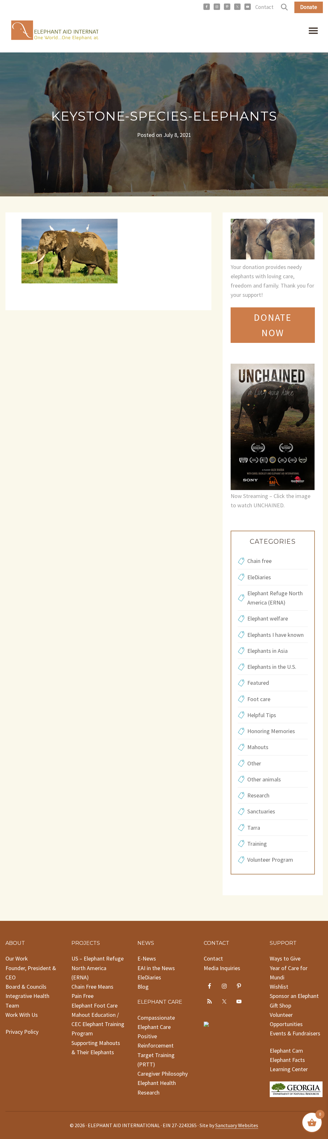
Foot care (258, 699)
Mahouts (257, 747)
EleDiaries (259, 577)
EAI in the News (156, 968)
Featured (258, 682)
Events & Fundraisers (295, 1033)
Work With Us (21, 1014)
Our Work (16, 958)
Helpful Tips (261, 715)
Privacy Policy (21, 1031)
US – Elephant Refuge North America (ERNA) (97, 968)
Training (257, 843)
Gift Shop (280, 1005)
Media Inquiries (222, 968)
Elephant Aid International (51, 31)
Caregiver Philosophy (162, 1073)
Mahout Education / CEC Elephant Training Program (97, 1024)
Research (258, 795)
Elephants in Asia (267, 650)
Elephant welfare (267, 618)
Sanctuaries (261, 811)
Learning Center (289, 1069)
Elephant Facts (287, 1060)
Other (254, 763)
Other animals (264, 779)
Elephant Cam (286, 1050)
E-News (146, 958)
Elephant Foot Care (94, 1005)
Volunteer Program (270, 859)
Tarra (253, 827)
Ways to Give (285, 958)
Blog (143, 986)
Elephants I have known (275, 634)
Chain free (259, 561)
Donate (308, 7)
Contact (264, 7)
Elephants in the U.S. (271, 666)
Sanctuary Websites (236, 1125)
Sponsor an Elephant (294, 996)
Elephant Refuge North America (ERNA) (275, 597)
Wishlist (279, 986)
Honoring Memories (271, 731)
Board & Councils (25, 986)
